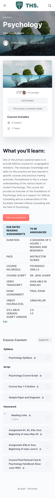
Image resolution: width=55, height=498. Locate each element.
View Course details (14, 33)
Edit (5, 321)
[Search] (49, 5)
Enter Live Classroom (16, 217)
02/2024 (7, 17)
